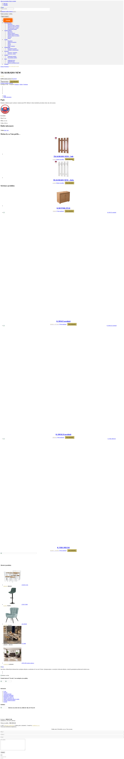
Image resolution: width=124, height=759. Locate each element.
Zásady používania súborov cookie (11, 699)
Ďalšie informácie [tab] (7, 97)
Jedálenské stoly (11, 60)
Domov (2, 66)
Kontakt (5, 701)
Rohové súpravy (11, 33)
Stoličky (6, 55)
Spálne (6, 39)
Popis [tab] (4, 95)
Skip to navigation (5, 1)
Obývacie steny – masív (13, 28)
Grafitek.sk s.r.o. (36, 725)
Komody (6, 64)
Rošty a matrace (11, 46)
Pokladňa (5, 5)
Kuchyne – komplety (12, 52)
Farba (2, 78)
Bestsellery (10, 24)
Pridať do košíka (4, 81)
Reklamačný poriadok (8, 696)
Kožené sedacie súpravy (13, 34)
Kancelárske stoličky (12, 57)
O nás (4, 691)
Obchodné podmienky (8, 695)
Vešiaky (21, 84)
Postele (9, 44)
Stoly (5, 59)
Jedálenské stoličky (12, 56)
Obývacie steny (7, 22)
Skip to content (12, 1)
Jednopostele (7, 47)
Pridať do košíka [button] (60, 159)
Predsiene (6, 66)
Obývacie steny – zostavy (13, 25)
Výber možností (60, 211)
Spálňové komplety (12, 42)
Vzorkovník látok (7, 694)
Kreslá (9, 38)
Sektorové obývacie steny (13, 26)
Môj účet (5, 3)
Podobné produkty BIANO (7, 83)
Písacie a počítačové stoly (13, 62)
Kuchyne (6, 51)
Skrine (9, 43)
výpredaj (8, 20)
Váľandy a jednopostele (13, 49)
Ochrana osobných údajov (9, 700)
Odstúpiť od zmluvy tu (8, 697)
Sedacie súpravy (8, 30)
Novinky (5, 692)
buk (8, 130)
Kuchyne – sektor (12, 53)
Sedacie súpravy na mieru (13, 35)
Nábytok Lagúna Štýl (9, 725)
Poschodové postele (12, 48)
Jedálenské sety (11, 61)
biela (5, 130)
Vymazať (15, 78)
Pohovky (10, 37)
